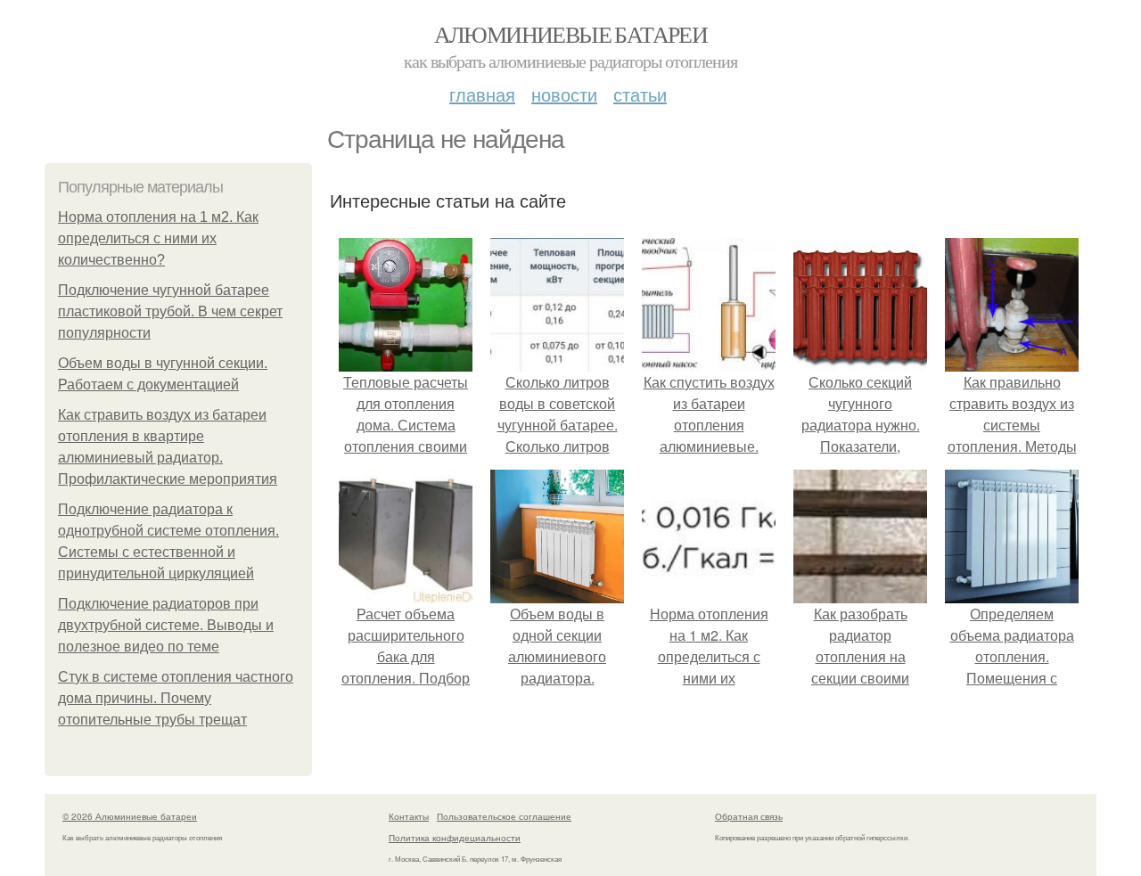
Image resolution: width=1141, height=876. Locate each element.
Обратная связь (749, 816)
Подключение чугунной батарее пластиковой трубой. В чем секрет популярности (170, 311)
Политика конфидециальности (455, 837)
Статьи (640, 94)
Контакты (409, 816)
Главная (482, 94)
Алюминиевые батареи (571, 34)
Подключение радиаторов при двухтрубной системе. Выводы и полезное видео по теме (166, 625)
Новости (564, 94)
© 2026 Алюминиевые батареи (129, 816)
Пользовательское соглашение (504, 816)
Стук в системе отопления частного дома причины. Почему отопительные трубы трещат (175, 698)
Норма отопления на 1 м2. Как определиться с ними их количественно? (158, 238)
